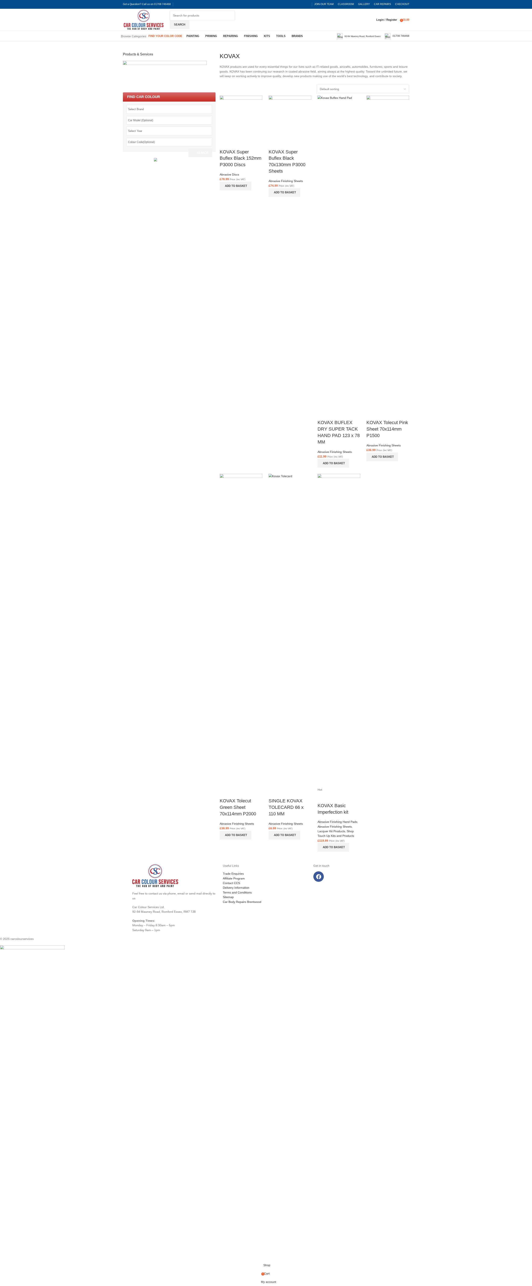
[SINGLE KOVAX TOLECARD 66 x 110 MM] (290, 630)
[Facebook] (318, 876)
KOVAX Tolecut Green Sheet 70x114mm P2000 (238, 807)
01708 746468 (162, 4)
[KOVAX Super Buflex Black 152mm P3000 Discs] (241, 116)
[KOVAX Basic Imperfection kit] (339, 630)
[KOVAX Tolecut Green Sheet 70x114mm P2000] (241, 630)
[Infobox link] (358, 36)
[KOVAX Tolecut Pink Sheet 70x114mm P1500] (387, 252)
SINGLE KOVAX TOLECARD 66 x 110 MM (286, 807)
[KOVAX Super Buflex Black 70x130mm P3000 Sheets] (290, 116)
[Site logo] (123, 19)
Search (202, 152)
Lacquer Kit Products (331, 831)
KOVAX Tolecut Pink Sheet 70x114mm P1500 (387, 429)
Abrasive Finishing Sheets (286, 181)
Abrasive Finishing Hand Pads (337, 821)
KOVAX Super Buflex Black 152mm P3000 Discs (240, 158)
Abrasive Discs (229, 174)
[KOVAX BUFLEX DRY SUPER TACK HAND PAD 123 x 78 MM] (339, 252)
